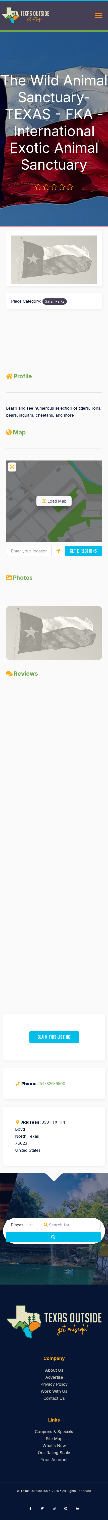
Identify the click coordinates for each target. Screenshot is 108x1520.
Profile (23, 376)
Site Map (54, 1438)
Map (19, 432)
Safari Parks (54, 301)
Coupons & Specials (54, 1431)
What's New (54, 1445)
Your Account (54, 1459)
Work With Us (54, 1391)
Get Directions (83, 551)
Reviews (26, 673)
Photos (23, 577)
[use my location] (58, 551)
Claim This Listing (54, 1037)
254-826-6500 (51, 1083)
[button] (17, 260)
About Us (54, 1370)
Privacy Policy (54, 1384)
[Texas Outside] (25, 15)
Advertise (54, 1377)
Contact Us (54, 1398)
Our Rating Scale (54, 1452)
